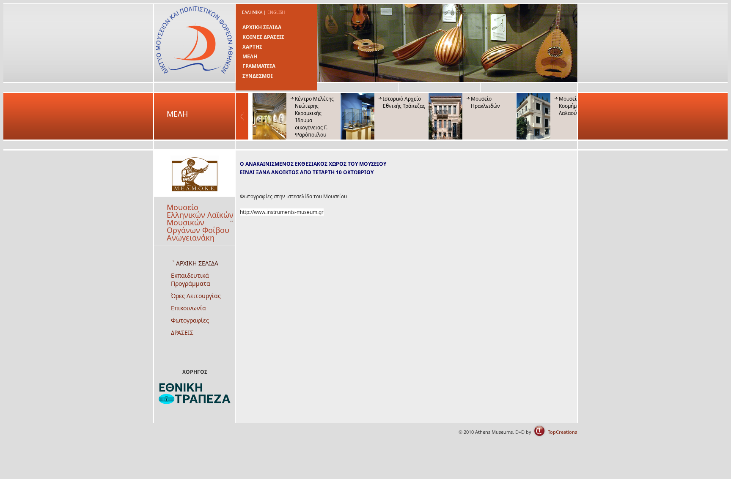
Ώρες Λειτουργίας (196, 296)
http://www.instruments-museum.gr (282, 212)
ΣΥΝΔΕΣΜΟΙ (257, 75)
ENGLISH (276, 12)
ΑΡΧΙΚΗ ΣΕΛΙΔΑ (261, 27)
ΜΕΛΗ (249, 56)
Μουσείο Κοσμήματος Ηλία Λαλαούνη (579, 106)
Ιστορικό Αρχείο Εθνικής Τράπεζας (404, 102)
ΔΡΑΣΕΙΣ (182, 332)
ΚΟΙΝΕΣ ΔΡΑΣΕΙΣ (263, 37)
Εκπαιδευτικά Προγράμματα (190, 279)
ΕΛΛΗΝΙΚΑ (252, 12)
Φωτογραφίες (190, 320)
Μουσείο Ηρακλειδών (485, 102)
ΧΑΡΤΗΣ (252, 46)
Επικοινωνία (188, 308)
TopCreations (562, 432)
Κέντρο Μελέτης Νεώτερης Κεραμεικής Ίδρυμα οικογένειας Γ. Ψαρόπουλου (314, 116)
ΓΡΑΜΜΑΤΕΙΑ (258, 66)
